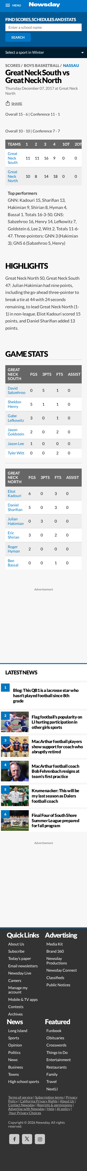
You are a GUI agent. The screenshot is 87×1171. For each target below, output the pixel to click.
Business (15, 1067)
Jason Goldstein (16, 431)
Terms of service (20, 1097)
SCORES (12, 65)
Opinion (15, 1045)
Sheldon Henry (14, 403)
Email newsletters (23, 965)
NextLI (52, 1089)
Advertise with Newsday (26, 1109)
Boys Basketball (41, 65)
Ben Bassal (13, 562)
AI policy (63, 1109)
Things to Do (57, 1052)
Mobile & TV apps (23, 999)
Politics (14, 1052)
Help (50, 1109)
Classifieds (55, 977)
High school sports (23, 1081)
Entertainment (58, 1059)
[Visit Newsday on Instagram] (40, 1139)
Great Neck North (13, 176)
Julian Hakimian (16, 521)
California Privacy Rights (39, 1101)
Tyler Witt (16, 453)
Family (52, 1074)
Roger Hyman (14, 548)
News (13, 1059)
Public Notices (58, 984)
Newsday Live (19, 973)
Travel (51, 1081)
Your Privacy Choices (24, 1113)
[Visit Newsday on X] (27, 1139)
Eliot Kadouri (14, 493)
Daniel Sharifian (15, 507)
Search (18, 37)
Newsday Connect (61, 970)
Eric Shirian (13, 534)
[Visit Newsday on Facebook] (14, 1139)
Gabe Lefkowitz (16, 417)
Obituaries (55, 1037)
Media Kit (54, 944)
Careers (14, 980)
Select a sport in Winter (24, 52)
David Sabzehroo (16, 390)
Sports (13, 1037)
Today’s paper (19, 958)
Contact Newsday (21, 1105)
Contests (15, 1006)
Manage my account (18, 989)
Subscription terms (49, 1097)
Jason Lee (16, 443)
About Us (16, 944)
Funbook (53, 1030)
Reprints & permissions (54, 1105)
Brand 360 (55, 951)
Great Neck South (13, 158)
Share (16, 104)
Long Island (17, 1030)
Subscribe (16, 951)
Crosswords (56, 1045)
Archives (15, 1014)
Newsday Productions (56, 960)
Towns (13, 1074)
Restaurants (56, 1067)
